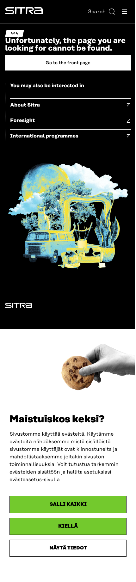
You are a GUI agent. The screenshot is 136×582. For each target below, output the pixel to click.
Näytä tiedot (68, 548)
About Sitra (25, 105)
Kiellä (68, 526)
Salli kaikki (68, 504)
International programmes (44, 136)
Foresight (22, 120)
